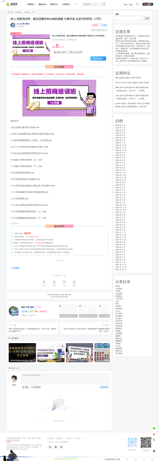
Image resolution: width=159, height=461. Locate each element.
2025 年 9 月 (120, 152)
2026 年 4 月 (120, 135)
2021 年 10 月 (120, 269)
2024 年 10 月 (120, 180)
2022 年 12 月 (120, 234)
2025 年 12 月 (120, 145)
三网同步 (30, 4)
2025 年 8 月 (120, 155)
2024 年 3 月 (120, 197)
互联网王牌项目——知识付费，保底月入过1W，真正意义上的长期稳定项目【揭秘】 (131, 59)
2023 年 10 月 (120, 210)
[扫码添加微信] (154, 428)
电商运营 (118, 328)
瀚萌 (18, 24)
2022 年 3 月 (120, 257)
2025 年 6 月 (120, 160)
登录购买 (99, 58)
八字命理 (118, 298)
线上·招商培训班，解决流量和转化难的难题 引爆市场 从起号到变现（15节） (57, 19)
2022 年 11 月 (120, 237)
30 (37, 311)
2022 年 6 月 (120, 249)
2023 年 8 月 (120, 215)
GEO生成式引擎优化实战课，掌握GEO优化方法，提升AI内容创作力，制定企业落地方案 (132, 42)
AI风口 (117, 286)
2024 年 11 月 (120, 177)
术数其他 (118, 326)
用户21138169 (121, 82)
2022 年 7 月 (120, 247)
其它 (117, 303)
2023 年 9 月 (120, 212)
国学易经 (118, 308)
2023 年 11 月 (120, 207)
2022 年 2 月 (120, 259)
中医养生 (66, 4)
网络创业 (42, 4)
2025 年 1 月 (120, 172)
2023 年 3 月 (120, 227)
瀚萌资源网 (64, 442)
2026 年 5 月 (120, 132)
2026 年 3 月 (120, 137)
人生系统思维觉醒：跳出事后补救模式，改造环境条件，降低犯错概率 (132, 54)
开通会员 (149, 4)
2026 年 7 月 (120, 127)
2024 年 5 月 (120, 192)
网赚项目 (118, 341)
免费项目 (118, 296)
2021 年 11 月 (120, 267)
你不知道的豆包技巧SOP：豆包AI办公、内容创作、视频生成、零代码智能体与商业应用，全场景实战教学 (132, 48)
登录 (125, 4)
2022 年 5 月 (120, 252)
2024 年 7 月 (120, 187)
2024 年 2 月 (120, 200)
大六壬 (118, 311)
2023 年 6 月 (120, 219)
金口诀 (118, 345)
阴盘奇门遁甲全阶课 (133, 77)
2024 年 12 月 (120, 175)
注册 (130, 4)
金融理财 (118, 348)
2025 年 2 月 (120, 170)
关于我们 (77, 438)
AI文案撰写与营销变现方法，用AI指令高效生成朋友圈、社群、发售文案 (132, 37)
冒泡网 (118, 306)
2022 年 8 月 (120, 244)
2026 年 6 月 (120, 130)
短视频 (26, 12)
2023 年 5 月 (120, 222)
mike (117, 95)
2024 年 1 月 (120, 202)
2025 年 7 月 (120, 157)
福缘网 (118, 336)
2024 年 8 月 (120, 185)
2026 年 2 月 (120, 140)
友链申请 (50, 438)
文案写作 (118, 323)
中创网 (118, 291)
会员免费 (118, 293)
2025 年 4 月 (120, 165)
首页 (11, 12)
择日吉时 (118, 321)
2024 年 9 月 (120, 182)
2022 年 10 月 (120, 239)
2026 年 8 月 (120, 125)
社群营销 (118, 333)
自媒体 (118, 343)
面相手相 (118, 350)
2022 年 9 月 (120, 242)
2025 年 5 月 (120, 162)
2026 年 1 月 (120, 142)
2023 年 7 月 (120, 217)
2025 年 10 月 (120, 150)
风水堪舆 (118, 353)
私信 (105, 25)
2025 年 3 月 (120, 167)
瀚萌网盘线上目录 (113, 459)
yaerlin (118, 103)
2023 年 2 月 (120, 229)
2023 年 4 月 (120, 224)
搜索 (117, 14)
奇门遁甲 (118, 313)
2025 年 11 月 (120, 147)
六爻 (117, 301)
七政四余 (118, 288)
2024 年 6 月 (120, 190)
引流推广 (118, 318)
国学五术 (54, 4)
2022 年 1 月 (120, 262)
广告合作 (68, 438)
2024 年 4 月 (120, 195)
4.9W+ (26, 311)
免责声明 (59, 438)
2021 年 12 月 (120, 264)
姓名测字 (118, 316)
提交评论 (104, 387)
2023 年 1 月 (120, 232)
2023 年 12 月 (120, 205)
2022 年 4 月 (120, 254)
